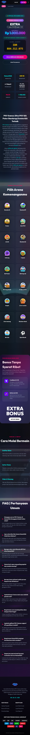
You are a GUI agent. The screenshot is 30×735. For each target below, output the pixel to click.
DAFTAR (23, 2)
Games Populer (5, 706)
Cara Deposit (19, 711)
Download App (5, 711)
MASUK (16, 2)
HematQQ (21, 134)
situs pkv (16, 145)
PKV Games (6, 125)
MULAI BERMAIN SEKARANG (15, 57)
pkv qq (18, 157)
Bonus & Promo (5, 708)
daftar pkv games (12, 148)
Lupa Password (19, 708)
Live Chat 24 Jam (20, 706)
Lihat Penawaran (15, 62)
